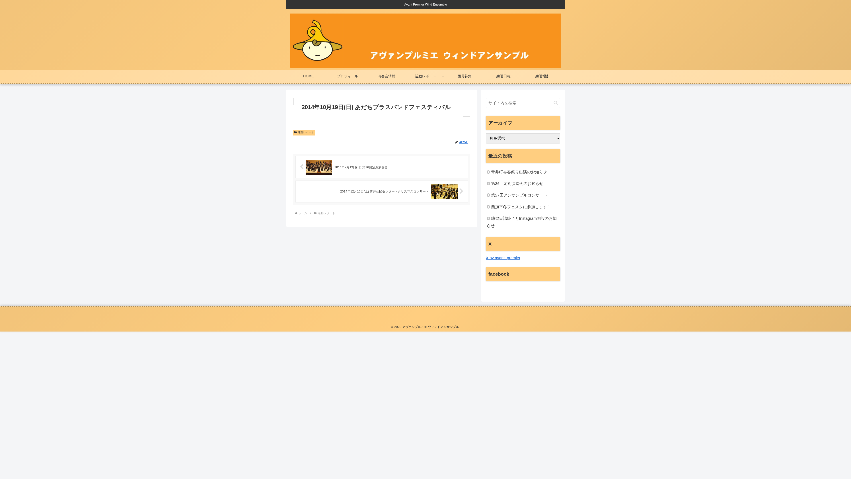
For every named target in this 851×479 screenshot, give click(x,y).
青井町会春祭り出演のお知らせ (519, 172)
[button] (556, 102)
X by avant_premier (503, 258)
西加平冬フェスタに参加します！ (521, 207)
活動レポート (306, 132)
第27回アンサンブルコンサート (519, 195)
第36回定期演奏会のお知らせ (517, 183)
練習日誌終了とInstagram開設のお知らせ (522, 222)
